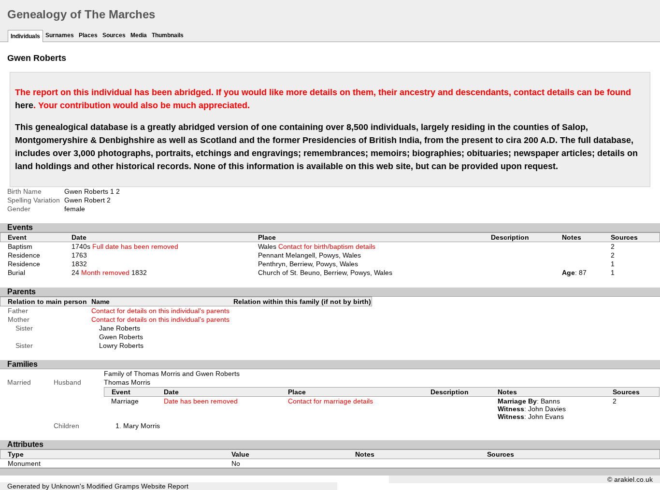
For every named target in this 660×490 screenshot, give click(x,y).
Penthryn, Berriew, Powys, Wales (308, 264)
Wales (316, 246)
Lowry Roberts (121, 345)
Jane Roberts (119, 328)
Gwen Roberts (121, 337)
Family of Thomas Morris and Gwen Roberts (172, 373)
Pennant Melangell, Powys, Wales (309, 255)
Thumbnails (168, 35)
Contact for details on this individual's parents (160, 311)
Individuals (25, 36)
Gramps (127, 486)
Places (88, 35)
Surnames (59, 35)
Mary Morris (141, 426)
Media (138, 35)
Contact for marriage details (330, 401)
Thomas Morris (127, 382)
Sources (114, 35)
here (24, 105)
